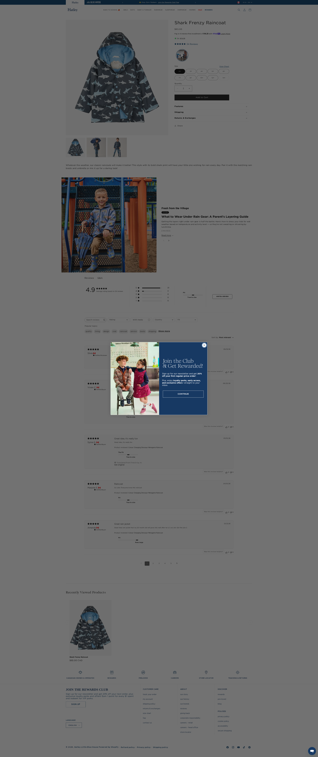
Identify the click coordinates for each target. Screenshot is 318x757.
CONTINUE (183, 394)
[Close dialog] (204, 345)
